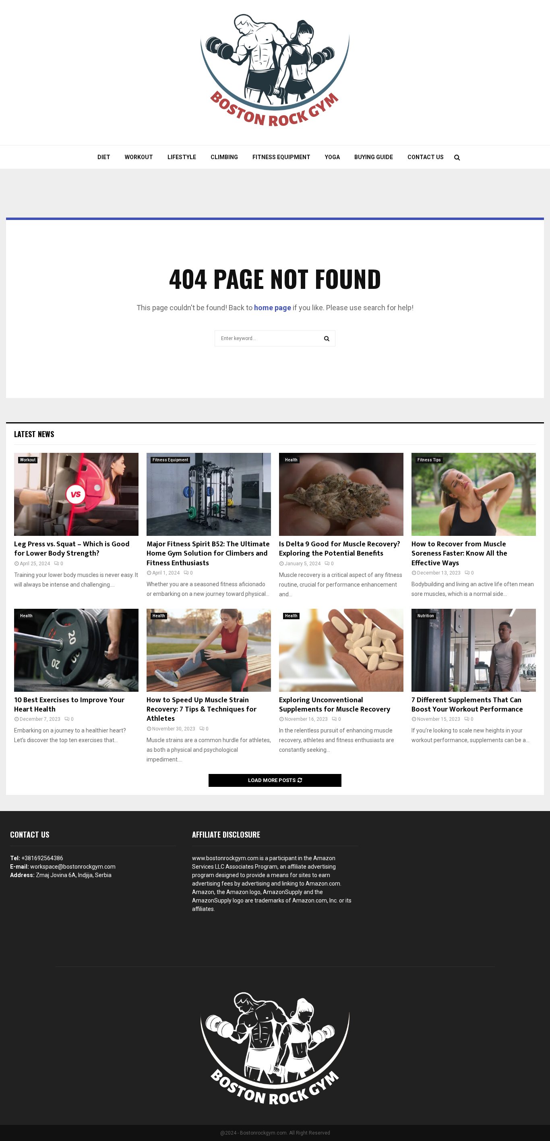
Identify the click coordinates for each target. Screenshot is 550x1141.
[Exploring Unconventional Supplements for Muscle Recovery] (341, 650)
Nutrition (426, 616)
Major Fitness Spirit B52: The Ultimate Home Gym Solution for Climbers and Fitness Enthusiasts (208, 553)
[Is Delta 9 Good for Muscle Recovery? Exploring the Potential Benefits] (341, 494)
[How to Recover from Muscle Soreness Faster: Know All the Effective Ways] (473, 494)
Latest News (34, 434)
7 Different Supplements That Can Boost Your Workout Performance (467, 705)
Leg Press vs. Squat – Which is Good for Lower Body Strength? (72, 549)
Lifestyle (181, 157)
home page (272, 307)
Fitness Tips (429, 460)
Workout (139, 157)
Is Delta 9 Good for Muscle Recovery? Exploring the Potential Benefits (339, 549)
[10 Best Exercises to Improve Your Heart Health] (76, 650)
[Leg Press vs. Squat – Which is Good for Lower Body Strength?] (76, 494)
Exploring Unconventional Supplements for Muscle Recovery (334, 705)
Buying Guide (373, 157)
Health (291, 460)
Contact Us (425, 157)
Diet (103, 157)
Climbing (224, 157)
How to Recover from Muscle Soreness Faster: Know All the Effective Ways (459, 553)
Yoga (332, 157)
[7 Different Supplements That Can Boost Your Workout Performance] (473, 650)
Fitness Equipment (281, 157)
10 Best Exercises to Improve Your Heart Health (69, 705)
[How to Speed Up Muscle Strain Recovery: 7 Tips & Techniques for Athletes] (209, 650)
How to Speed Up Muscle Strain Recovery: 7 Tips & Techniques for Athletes (201, 709)
